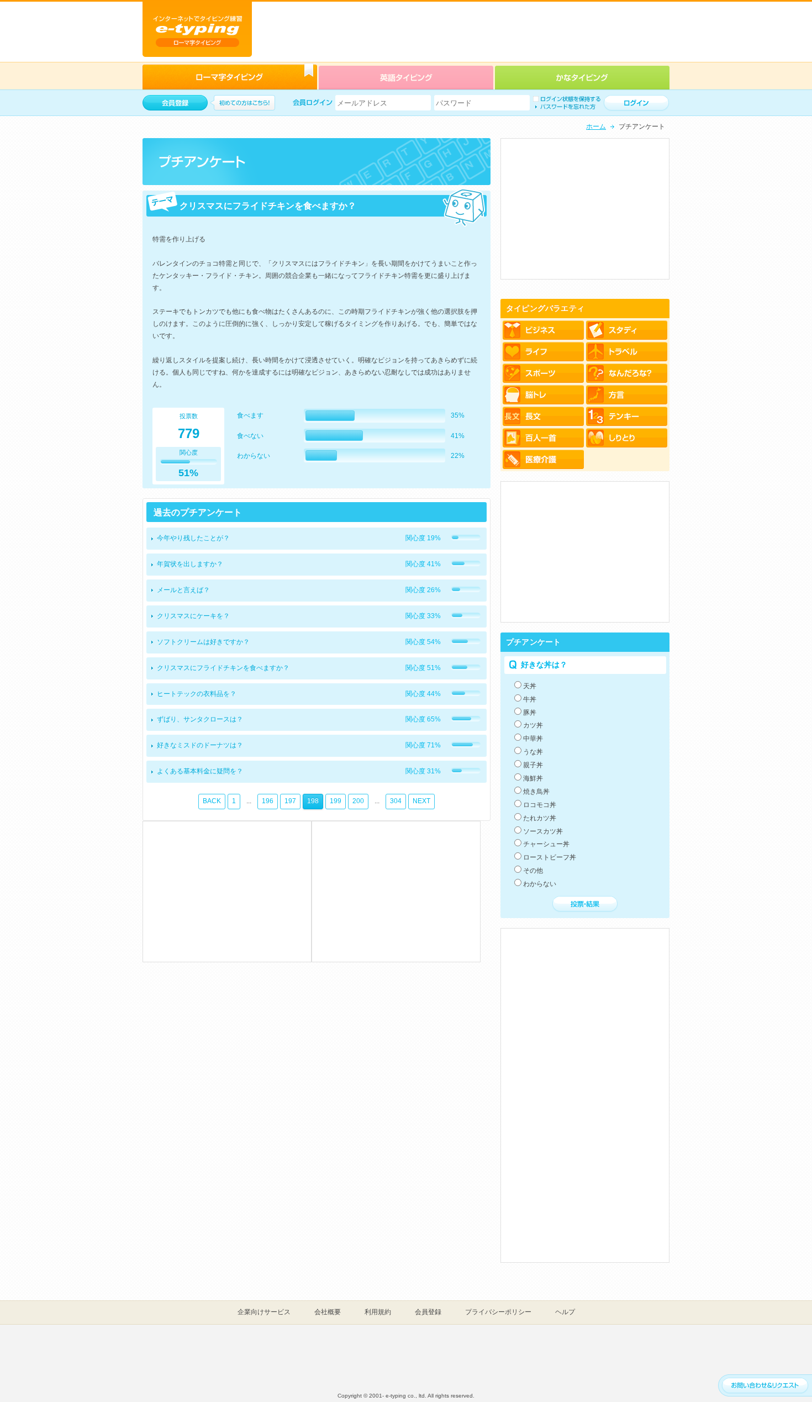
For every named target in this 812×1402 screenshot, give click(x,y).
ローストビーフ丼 (549, 857)
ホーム (596, 126)
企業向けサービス (264, 1312)
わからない (539, 884)
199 (335, 801)
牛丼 (529, 699)
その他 (533, 870)
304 (396, 801)
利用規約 (378, 1312)
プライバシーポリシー (498, 1312)
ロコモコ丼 (539, 805)
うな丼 (533, 752)
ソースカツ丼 (543, 831)
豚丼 (529, 712)
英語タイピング (406, 77)
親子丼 (533, 765)
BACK (212, 801)
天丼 (529, 686)
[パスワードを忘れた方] (564, 106)
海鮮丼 (533, 778)
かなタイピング (582, 77)
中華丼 (533, 738)
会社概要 (327, 1312)
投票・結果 (585, 904)
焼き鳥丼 (536, 791)
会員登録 (428, 1312)
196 (267, 801)
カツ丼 (533, 725)
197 (290, 801)
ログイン (636, 103)
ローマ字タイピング (230, 77)
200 (358, 801)
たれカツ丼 (539, 818)
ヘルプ (565, 1312)
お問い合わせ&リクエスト (765, 1386)
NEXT (421, 801)
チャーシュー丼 (546, 844)
